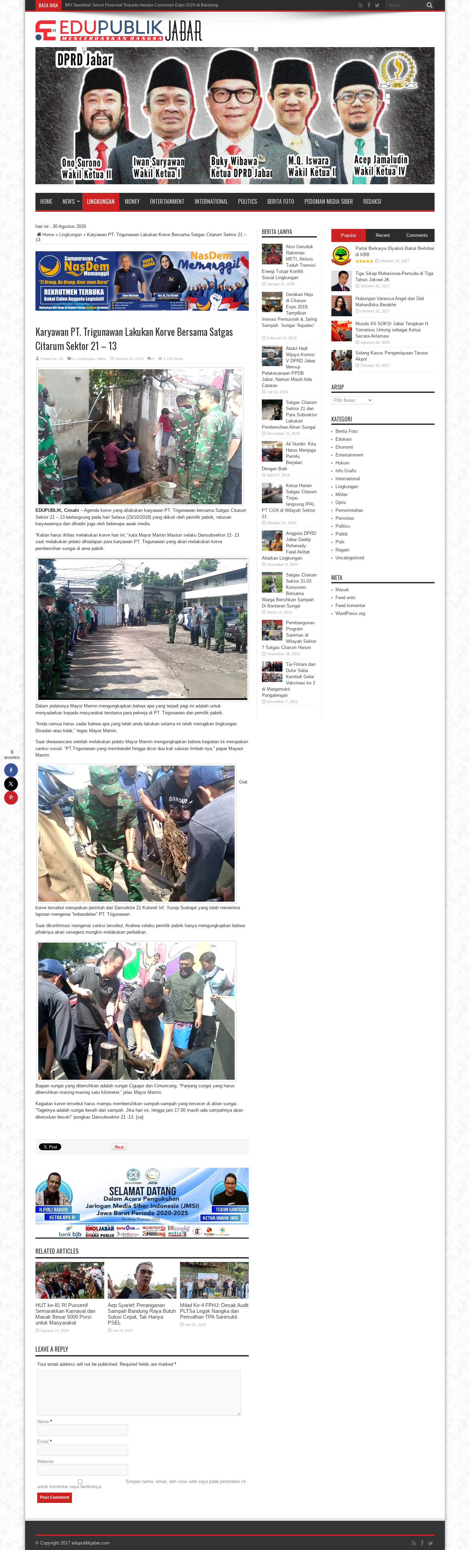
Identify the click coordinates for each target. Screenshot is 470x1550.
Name (43, 1421)
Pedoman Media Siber (329, 201)
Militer (101, 359)
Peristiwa (344, 518)
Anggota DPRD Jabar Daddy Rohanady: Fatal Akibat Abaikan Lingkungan (289, 546)
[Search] (429, 5)
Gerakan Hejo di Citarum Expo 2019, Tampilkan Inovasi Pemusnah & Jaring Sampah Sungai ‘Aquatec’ (289, 313)
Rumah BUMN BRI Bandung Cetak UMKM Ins (108, 5)
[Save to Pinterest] (11, 798)
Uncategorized (349, 557)
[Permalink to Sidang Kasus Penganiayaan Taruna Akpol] (341, 369)
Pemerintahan (349, 510)
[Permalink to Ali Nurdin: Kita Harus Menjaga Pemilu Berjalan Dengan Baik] (272, 460)
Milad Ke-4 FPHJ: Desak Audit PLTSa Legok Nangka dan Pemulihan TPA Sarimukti (214, 1311)
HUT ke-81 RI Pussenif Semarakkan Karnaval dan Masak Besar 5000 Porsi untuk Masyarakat (65, 1314)
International (211, 201)
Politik (341, 534)
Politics (247, 201)
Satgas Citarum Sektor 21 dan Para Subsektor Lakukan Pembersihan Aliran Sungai (289, 415)
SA (61, 359)
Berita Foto (280, 201)
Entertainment (167, 201)
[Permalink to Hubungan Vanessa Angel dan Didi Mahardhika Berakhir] (341, 314)
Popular (348, 235)
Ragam (342, 549)
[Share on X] (11, 784)
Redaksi (372, 201)
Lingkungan (101, 201)
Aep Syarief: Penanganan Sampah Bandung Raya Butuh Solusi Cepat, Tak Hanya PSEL (142, 1314)
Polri (339, 542)
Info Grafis (345, 470)
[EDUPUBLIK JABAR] (118, 36)
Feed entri (345, 597)
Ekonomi (344, 447)
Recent (383, 235)
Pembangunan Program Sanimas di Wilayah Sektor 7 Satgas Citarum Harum (289, 635)
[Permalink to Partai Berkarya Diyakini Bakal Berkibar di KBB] (341, 264)
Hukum (342, 462)
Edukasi (343, 439)
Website (45, 1461)
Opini (340, 502)
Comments (417, 235)
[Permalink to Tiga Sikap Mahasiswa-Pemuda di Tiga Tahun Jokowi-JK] (341, 289)
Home (46, 201)
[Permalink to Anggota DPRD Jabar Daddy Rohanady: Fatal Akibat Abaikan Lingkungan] (272, 549)
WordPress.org (350, 613)
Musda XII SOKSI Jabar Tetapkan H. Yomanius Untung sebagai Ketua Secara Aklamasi (392, 330)
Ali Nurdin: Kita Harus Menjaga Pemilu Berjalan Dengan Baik (289, 456)
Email (43, 1441)
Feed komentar (350, 605)
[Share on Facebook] (11, 770)
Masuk (342, 589)
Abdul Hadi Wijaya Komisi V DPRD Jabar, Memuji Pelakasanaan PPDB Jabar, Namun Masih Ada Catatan (289, 367)
